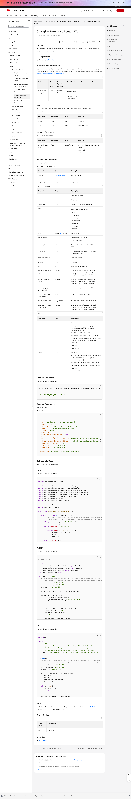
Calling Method (114, 35)
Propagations (16, 122)
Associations (16, 119)
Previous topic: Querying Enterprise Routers (49, 748)
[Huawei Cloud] (15, 10)
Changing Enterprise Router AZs (20, 96)
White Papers (12, 179)
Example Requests (115, 59)
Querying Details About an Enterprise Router (21, 85)
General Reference (14, 165)
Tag (61, 233)
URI (110, 46)
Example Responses (115, 64)
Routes (14, 126)
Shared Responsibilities (15, 172)
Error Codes (43, 740)
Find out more (75, 796)
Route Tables (16, 115)
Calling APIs (13, 62)
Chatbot (38, 769)
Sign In (112, 11)
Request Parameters (115, 50)
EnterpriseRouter (60, 175)
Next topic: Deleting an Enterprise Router (90, 748)
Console (105, 11)
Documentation (97, 11)
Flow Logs (15, 139)
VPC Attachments (17, 106)
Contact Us (87, 11)
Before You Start (15, 55)
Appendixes (13, 148)
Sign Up (120, 11)
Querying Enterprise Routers (20, 91)
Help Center (38, 21)
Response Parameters (116, 55)
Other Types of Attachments (16, 111)
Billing (10, 38)
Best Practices (12, 48)
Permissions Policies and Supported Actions (17, 144)
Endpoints (11, 182)
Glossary (11, 168)
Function (112, 31)
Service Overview (13, 35)
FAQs (10, 152)
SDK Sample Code (115, 68)
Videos (10, 155)
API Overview (14, 59)
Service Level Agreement (16, 175)
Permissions (12, 186)
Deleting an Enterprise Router (21, 102)
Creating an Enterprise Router (21, 74)
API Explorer (93, 707)
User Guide (11, 45)
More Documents (13, 159)
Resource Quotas (17, 133)
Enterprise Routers (18, 69)
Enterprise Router (49, 21)
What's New (12, 31)
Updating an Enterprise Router (21, 79)
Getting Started (13, 42)
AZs (13, 136)
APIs (11, 66)
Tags (13, 129)
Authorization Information (113, 40)
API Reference (12, 52)
